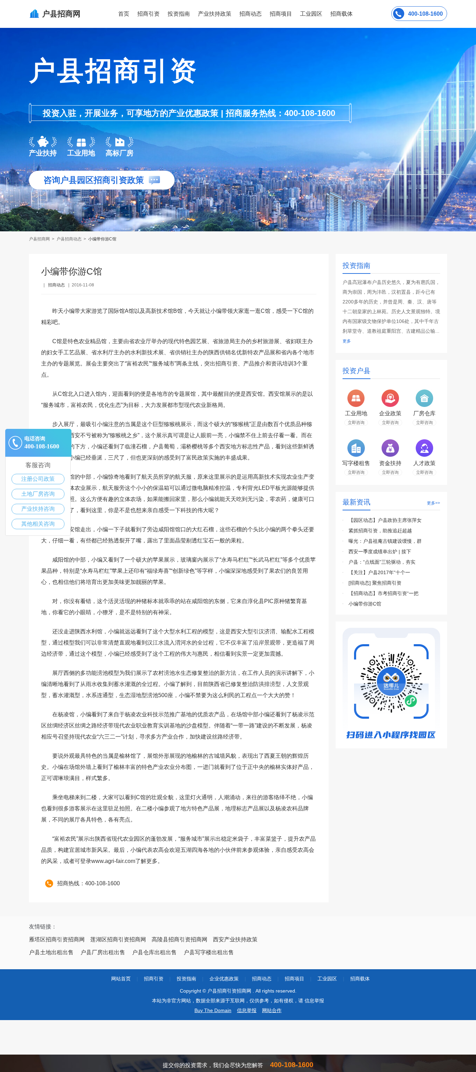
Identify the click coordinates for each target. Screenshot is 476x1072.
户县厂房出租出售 (102, 952)
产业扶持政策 (214, 14)
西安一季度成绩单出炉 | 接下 (379, 551)
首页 (123, 14)
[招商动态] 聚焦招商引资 (374, 583)
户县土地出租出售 (51, 952)
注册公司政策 (38, 479)
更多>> (433, 503)
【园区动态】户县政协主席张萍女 (385, 520)
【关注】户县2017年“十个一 (379, 572)
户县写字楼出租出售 (209, 952)
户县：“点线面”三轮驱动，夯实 (381, 562)
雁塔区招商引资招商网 (57, 939)
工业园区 (311, 14)
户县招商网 (40, 239)
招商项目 (281, 14)
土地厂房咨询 (38, 494)
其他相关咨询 (38, 524)
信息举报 (246, 1010)
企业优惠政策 (224, 978)
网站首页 (121, 978)
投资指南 (179, 14)
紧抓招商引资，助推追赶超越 (380, 530)
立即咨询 (356, 422)
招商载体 (360, 978)
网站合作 (272, 1010)
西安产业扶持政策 (235, 939)
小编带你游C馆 (364, 604)
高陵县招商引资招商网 (179, 939)
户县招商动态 (69, 239)
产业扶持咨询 (38, 509)
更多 (347, 341)
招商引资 (148, 14)
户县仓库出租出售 (154, 952)
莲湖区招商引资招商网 (118, 939)
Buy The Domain (212, 1010)
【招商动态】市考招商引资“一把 (383, 593)
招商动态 (250, 14)
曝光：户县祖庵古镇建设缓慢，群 (385, 541)
